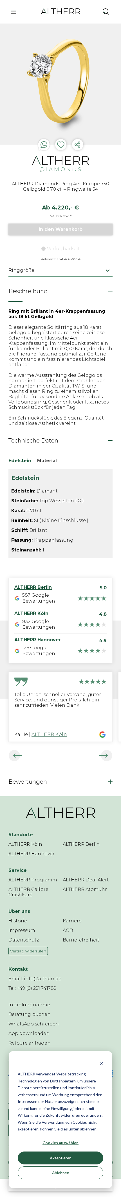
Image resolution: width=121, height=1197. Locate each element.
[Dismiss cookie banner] (101, 1063)
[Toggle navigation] (15, 11)
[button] (93, 11)
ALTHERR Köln (49, 734)
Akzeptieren (60, 1157)
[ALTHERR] (60, 11)
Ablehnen (60, 1172)
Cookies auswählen (60, 1142)
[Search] (106, 11)
